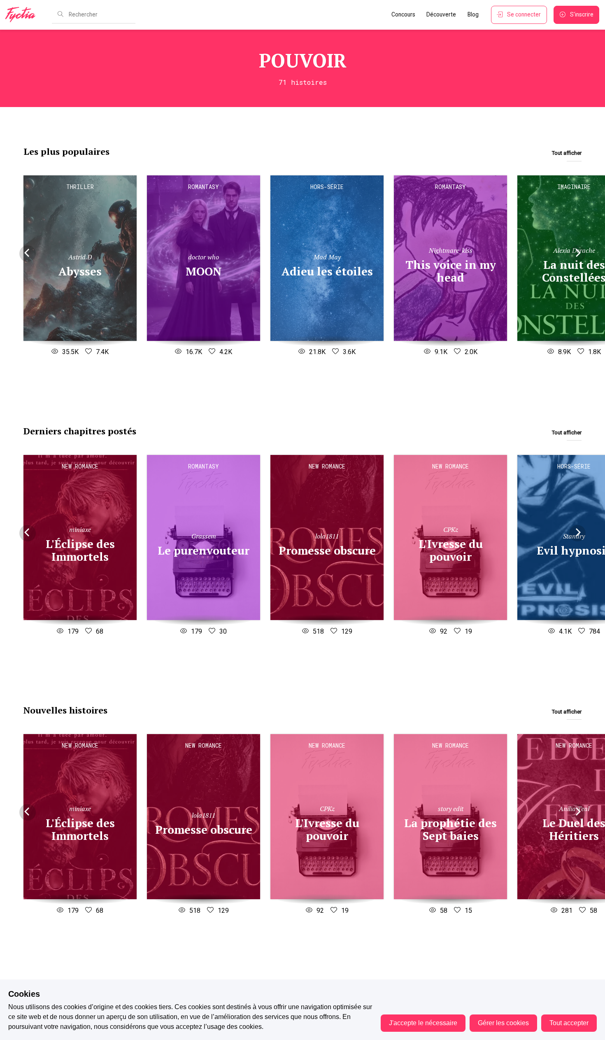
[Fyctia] (23, 15)
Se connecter (524, 14)
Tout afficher (567, 153)
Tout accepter (569, 1022)
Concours (403, 14)
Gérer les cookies (503, 1022)
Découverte (441, 14)
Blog (473, 14)
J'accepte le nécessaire (423, 1022)
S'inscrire (581, 14)
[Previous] (27, 253)
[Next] (577, 253)
